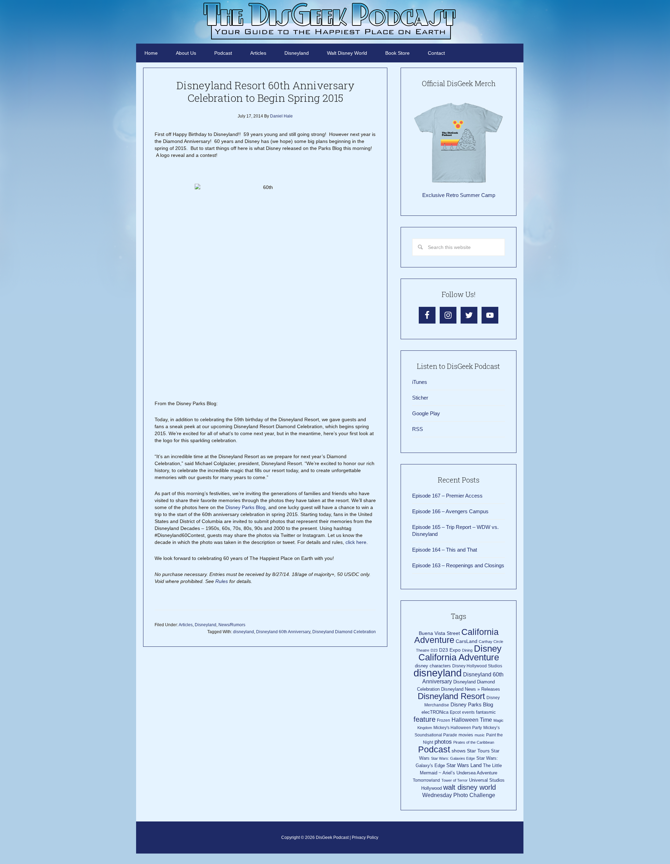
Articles (186, 624)
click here (355, 542)
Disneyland (205, 624)
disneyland (243, 631)
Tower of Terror (454, 780)
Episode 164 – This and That (444, 550)
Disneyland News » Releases (470, 689)
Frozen (443, 720)
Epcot (455, 712)
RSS (417, 429)
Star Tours (478, 750)
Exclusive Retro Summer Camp (458, 195)
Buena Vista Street (439, 633)
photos (443, 741)
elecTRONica (435, 712)
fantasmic (486, 712)
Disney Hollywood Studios (477, 666)
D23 (434, 650)
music (480, 735)
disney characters (433, 665)
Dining (467, 650)
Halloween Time (472, 720)
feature (425, 719)
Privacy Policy (365, 837)
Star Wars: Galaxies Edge (453, 758)
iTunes (419, 382)
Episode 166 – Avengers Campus (450, 511)
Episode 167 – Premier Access (447, 496)
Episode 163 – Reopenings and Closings (458, 565)
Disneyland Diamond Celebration (344, 631)
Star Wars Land (464, 765)
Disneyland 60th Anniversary (283, 631)
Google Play (426, 413)
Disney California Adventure (459, 652)
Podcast (434, 749)
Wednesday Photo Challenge (458, 795)
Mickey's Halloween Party (457, 727)
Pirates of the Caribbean (473, 742)
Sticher (420, 398)
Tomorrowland (426, 780)
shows (459, 750)
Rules (221, 581)
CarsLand (466, 641)
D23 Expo (450, 650)
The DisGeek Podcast (329, 21)
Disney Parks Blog (245, 507)
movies (466, 734)
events (468, 712)
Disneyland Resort (451, 696)
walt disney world (469, 787)
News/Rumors (231, 624)
